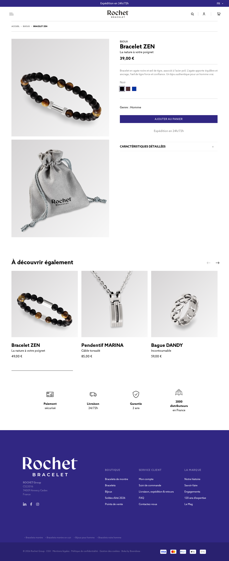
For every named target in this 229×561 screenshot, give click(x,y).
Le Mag (188, 504)
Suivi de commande (150, 485)
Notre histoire (192, 479)
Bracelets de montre (116, 479)
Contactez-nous (148, 504)
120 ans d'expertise (195, 498)
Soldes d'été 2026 (115, 498)
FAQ (141, 498)
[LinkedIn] (24, 504)
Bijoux (26, 26)
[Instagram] (37, 504)
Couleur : (123, 82)
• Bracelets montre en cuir (58, 537)
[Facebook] (31, 504)
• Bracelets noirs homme (108, 537)
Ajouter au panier (169, 119)
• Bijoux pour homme (84, 537)
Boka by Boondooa (130, 551)
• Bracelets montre (33, 537)
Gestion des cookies (110, 551)
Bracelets (110, 485)
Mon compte (146, 479)
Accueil (15, 26)
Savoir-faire (191, 485)
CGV (48, 551)
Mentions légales (61, 551)
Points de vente (114, 504)
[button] (208, 263)
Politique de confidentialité (84, 551)
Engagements (192, 491)
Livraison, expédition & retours (156, 491)
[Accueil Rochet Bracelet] (118, 14)
